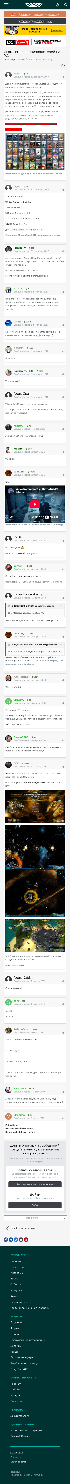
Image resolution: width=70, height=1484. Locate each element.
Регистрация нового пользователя (35, 1184)
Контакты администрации (26, 1430)
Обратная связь (18, 1462)
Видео (14, 1278)
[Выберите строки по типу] (63, 66)
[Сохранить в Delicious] (16, 1239)
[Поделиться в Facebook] (6, 1239)
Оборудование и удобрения (27, 1340)
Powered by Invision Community (26, 1475)
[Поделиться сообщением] (63, 77)
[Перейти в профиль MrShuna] (8, 1116)
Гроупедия (16, 1322)
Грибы (14, 1351)
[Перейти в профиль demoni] (8, 567)
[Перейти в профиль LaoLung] (8, 473)
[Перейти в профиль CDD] (8, 765)
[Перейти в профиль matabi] (8, 450)
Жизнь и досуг (45, 59)
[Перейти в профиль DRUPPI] (8, 349)
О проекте (15, 1457)
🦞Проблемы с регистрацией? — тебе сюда (35, 14)
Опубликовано (31, 76)
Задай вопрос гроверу (24, 1363)
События (15, 1284)
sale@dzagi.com (19, 1415)
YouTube (15, 1389)
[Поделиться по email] (21, 1239)
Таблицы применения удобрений (30, 1307)
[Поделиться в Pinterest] (26, 1239)
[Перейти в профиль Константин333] (8, 372)
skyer (13, 59)
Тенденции (17, 1267)
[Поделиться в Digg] (11, 1239)
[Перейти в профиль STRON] (8, 290)
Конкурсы (16, 1290)
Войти (35, 1205)
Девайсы (15, 1345)
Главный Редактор (21, 1436)
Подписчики (32, 1218)
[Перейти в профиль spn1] (8, 1002)
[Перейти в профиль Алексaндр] (8, 678)
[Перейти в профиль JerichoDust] (8, 1030)
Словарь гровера (20, 1302)
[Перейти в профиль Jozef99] (8, 427)
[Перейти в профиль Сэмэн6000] (8, 738)
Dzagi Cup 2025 (19, 1369)
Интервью (16, 1272)
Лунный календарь (21, 1357)
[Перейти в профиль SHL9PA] (8, 701)
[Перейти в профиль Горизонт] (8, 249)
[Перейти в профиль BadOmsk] (8, 1090)
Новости (15, 1261)
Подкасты (16, 1401)
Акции (14, 1296)
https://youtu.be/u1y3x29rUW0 (28, 613)
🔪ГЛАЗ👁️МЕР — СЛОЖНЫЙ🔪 (35, 21)
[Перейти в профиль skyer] (8, 75)
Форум (14, 1328)
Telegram (15, 1383)
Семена (15, 1334)
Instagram (16, 1395)
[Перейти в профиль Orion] (8, 323)
